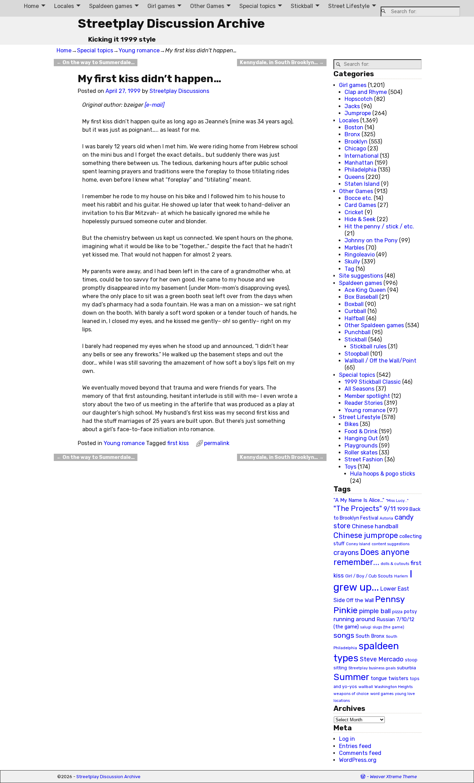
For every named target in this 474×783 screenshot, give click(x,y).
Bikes (351, 424)
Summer (351, 677)
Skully (352, 261)
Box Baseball (361, 297)
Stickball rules (368, 346)
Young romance (139, 50)
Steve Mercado (382, 659)
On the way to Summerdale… (96, 63)
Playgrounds (361, 445)
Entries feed (355, 746)
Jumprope (358, 113)
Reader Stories (364, 403)
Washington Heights (393, 686)
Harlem (401, 576)
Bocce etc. (358, 198)
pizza (397, 611)
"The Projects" (357, 508)
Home (31, 6)
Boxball (354, 304)
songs (343, 635)
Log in (347, 739)
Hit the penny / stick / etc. (379, 226)
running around (354, 619)
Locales (64, 6)
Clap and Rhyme (366, 92)
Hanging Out (361, 438)
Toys (350, 466)
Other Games (207, 6)
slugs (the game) (388, 627)
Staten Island (362, 184)
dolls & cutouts (395, 563)
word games (381, 693)
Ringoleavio (360, 254)
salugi (365, 627)
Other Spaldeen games (374, 325)
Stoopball (357, 353)
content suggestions (390, 543)
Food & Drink (361, 431)
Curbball (355, 311)
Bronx (352, 134)
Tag (349, 269)
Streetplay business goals (372, 668)
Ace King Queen (365, 290)
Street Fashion (364, 459)
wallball (365, 686)
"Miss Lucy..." (397, 500)
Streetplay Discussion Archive (171, 23)
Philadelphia (360, 169)
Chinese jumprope (365, 535)
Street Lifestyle (349, 6)
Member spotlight (367, 396)
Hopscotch (359, 99)
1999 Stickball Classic (373, 382)
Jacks (352, 106)
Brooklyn (356, 141)
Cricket (354, 212)
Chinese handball (375, 526)
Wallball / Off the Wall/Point (380, 360)
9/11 (389, 509)
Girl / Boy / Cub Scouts (369, 575)
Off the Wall (360, 600)
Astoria (386, 518)
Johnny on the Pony (371, 240)
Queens (354, 177)
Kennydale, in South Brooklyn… (282, 63)
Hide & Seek (360, 219)
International (362, 156)
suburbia (406, 667)
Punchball (358, 332)
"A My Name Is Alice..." (358, 500)
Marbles (354, 247)
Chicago (355, 148)
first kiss (178, 443)
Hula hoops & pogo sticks (382, 473)
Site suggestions (361, 275)
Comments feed (360, 753)
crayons (346, 553)
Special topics (257, 6)
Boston (354, 127)
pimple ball (375, 611)
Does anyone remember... (371, 557)
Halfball (355, 318)
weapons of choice (351, 693)
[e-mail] (154, 105)
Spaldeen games (110, 6)
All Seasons (359, 388)
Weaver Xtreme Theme (393, 776)
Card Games (360, 205)
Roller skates (361, 452)
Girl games (161, 6)
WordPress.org (357, 760)
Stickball (302, 6)
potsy (410, 611)
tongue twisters (389, 678)
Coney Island (358, 543)
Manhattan (359, 162)
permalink (216, 443)
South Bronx (370, 636)
